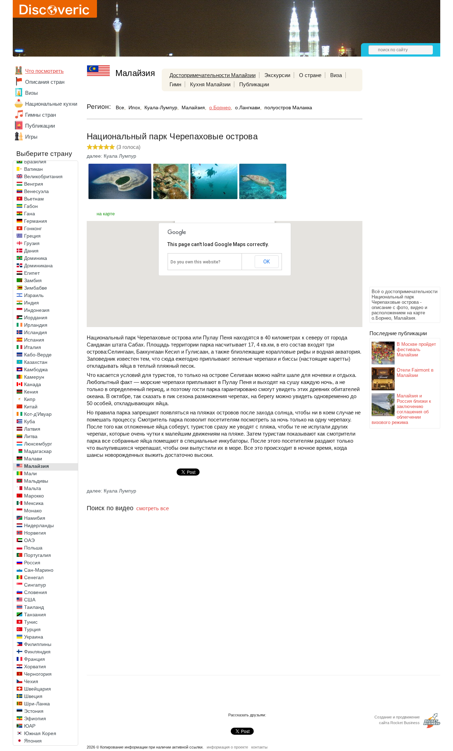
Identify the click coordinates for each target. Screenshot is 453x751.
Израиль (34, 295)
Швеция (33, 696)
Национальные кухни (51, 104)
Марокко (34, 496)
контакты (259, 747)
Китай (31, 406)
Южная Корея (40, 733)
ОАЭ (29, 540)
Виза (336, 75)
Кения (31, 392)
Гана (29, 213)
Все (120, 107)
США (29, 599)
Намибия (34, 518)
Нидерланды (39, 525)
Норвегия (35, 533)
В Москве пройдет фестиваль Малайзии (416, 349)
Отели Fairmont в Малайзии (415, 372)
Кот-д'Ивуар (38, 414)
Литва (31, 436)
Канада (32, 384)
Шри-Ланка (37, 703)
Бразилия (35, 161)
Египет (32, 273)
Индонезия (37, 310)
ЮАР (29, 726)
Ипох (134, 107)
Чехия (31, 681)
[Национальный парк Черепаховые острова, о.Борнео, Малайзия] (119, 197)
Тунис (31, 622)
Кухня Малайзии (210, 84)
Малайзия (36, 466)
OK (266, 261)
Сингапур (35, 585)
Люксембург (38, 444)
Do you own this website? (195, 262)
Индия (31, 302)
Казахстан (35, 362)
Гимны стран (40, 115)
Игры (31, 137)
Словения (35, 592)
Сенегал (34, 577)
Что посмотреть (44, 71)
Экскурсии (277, 75)
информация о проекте (227, 747)
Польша (33, 548)
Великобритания (43, 176)
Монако (33, 510)
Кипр (29, 399)
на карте (106, 213)
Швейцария (37, 689)
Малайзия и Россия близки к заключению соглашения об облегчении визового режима (401, 409)
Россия (32, 562)
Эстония (34, 711)
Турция (32, 629)
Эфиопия (35, 718)
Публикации (40, 126)
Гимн (175, 84)
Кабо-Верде (38, 354)
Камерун (34, 377)
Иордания (35, 317)
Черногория (38, 674)
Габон (31, 206)
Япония (33, 741)
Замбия (33, 280)
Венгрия (33, 184)
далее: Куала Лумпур (111, 156)
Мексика (34, 503)
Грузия (32, 243)
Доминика (35, 258)
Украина (33, 637)
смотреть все (152, 508)
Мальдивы (36, 481)
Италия (32, 347)
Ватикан (33, 169)
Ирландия (35, 325)
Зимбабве (35, 288)
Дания (31, 251)
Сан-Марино (38, 570)
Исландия (35, 332)
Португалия (37, 555)
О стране (310, 75)
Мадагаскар (38, 451)
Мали (30, 473)
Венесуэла (36, 191)
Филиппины (37, 644)
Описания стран (44, 82)
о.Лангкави (247, 107)
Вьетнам (34, 199)
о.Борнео (220, 107)
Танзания (35, 614)
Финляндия (37, 651)
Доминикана (38, 265)
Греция (32, 236)
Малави (33, 458)
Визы (31, 93)
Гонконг (33, 228)
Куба (29, 421)
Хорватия (35, 666)
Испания (34, 340)
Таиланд (34, 607)
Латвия (32, 429)
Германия (35, 221)
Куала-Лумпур (160, 107)
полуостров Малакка (288, 107)
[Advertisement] (397, 179)
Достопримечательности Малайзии (213, 75)
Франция (34, 659)
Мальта (32, 488)
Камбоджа (36, 369)
